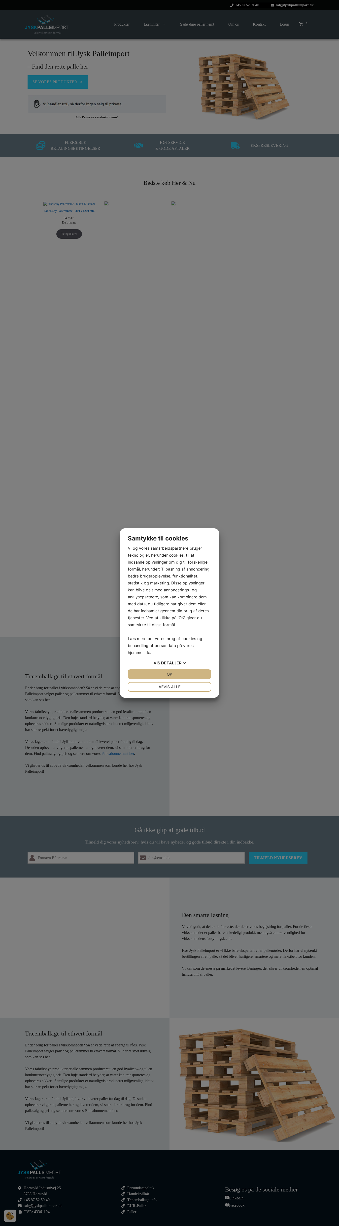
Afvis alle (170, 686)
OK (169, 674)
